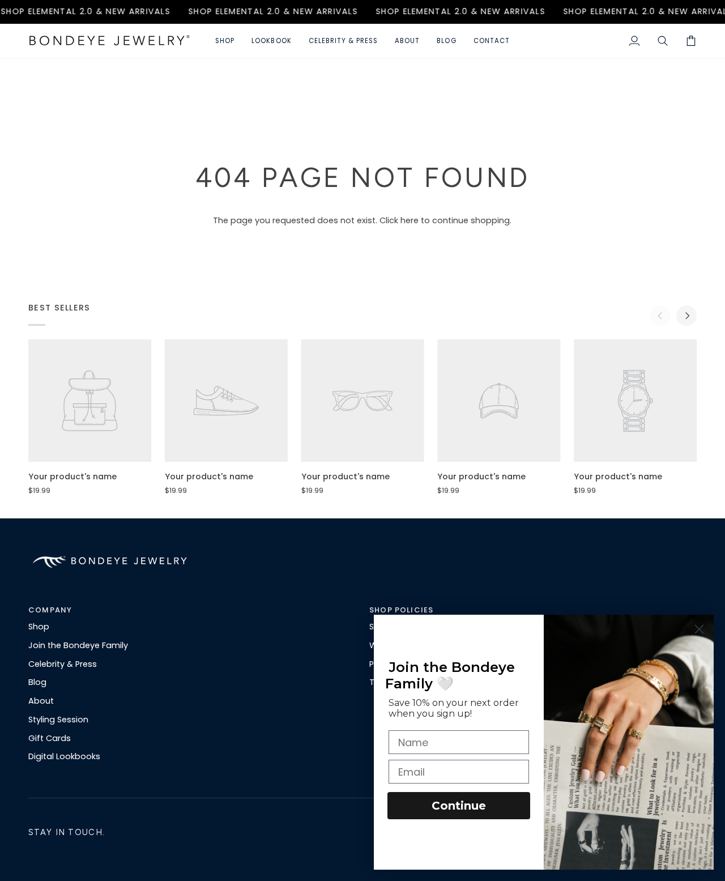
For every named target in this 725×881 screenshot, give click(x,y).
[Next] (686, 315)
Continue (459, 805)
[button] (225, 41)
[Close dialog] (699, 629)
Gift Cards (49, 738)
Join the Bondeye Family (78, 645)
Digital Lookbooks (64, 756)
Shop (38, 626)
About (41, 700)
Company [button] (50, 610)
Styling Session (58, 719)
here (409, 220)
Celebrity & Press (62, 664)
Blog (37, 682)
